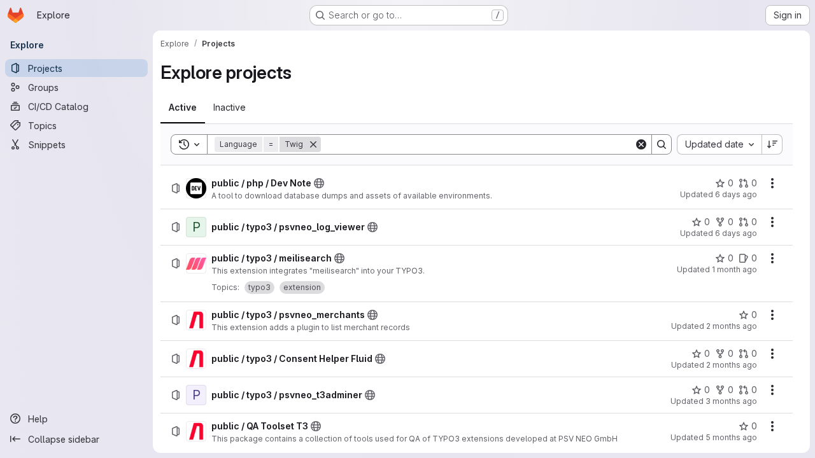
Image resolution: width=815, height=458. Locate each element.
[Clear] (641, 144)
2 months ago (731, 326)
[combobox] (719, 144)
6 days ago (736, 194)
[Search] (661, 144)
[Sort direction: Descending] (772, 144)
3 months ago (731, 401)
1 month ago (734, 269)
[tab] (182, 107)
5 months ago (731, 437)
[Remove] (313, 144)
